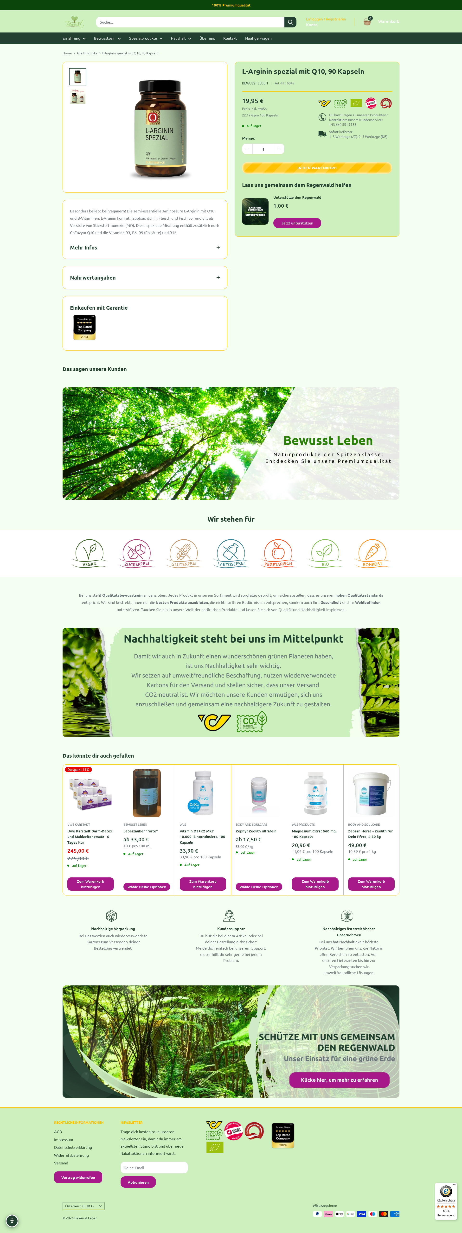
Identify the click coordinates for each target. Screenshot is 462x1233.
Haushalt (178, 38)
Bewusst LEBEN (135, 824)
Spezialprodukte (143, 38)
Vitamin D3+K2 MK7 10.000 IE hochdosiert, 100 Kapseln (202, 837)
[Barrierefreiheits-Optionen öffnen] (12, 1221)
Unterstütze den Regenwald (297, 197)
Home (67, 53)
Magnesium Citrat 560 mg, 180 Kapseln (314, 834)
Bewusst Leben (255, 83)
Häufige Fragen (258, 38)
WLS (183, 824)
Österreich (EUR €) (79, 1206)
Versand (61, 1162)
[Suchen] (290, 22)
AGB (58, 1131)
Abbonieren (138, 1182)
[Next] (399, 830)
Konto (312, 24)
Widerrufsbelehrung (71, 1155)
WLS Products (303, 824)
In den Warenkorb (317, 167)
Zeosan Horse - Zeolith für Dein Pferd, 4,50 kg (370, 834)
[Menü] (454, 1185)
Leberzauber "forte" (140, 831)
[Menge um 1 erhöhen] (279, 149)
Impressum (63, 1139)
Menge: (248, 138)
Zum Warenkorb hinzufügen (90, 884)
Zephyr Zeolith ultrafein (256, 831)
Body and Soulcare (251, 824)
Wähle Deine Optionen (147, 886)
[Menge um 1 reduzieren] (247, 149)
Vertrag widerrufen (78, 1177)
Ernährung (71, 38)
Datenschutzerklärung (73, 1147)
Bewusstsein (105, 38)
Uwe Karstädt (78, 824)
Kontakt (230, 38)
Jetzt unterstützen (297, 222)
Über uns (207, 38)
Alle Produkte (87, 53)
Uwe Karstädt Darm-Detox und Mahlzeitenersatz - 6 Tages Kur (89, 837)
